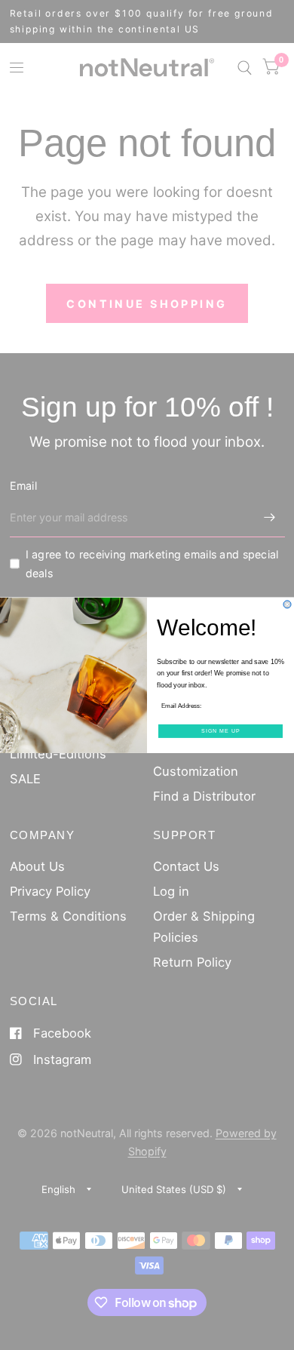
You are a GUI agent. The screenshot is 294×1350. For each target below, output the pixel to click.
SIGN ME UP (220, 730)
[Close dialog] (287, 604)
